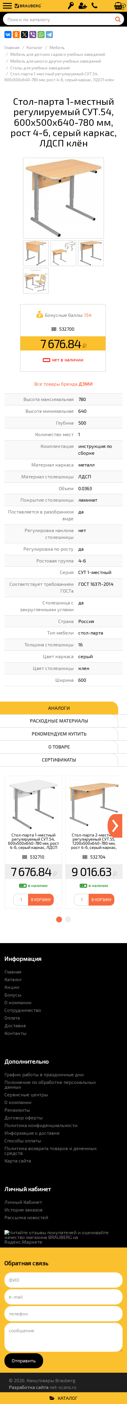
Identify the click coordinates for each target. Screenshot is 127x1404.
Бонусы (12, 994)
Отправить (24, 1360)
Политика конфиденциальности (40, 1125)
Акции (11, 987)
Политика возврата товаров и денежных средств (50, 1150)
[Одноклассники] (16, 34)
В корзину (41, 899)
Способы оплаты (22, 1140)
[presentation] (115, 826)
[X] (24, 34)
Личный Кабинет (23, 1202)
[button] (59, 919)
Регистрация (83, 6)
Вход (71, 6)
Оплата (12, 1017)
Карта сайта (17, 1160)
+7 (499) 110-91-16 (94, 6)
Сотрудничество (22, 1010)
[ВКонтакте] (8, 34)
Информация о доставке (32, 1133)
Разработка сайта (28, 1387)
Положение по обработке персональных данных (50, 1084)
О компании (17, 1002)
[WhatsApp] (41, 34)
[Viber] (32, 34)
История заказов (23, 1209)
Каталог (13, 979)
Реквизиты (17, 1110)
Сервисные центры (26, 1094)
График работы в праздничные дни (44, 1074)
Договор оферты (23, 1117)
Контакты (15, 1033)
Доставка (15, 1025)
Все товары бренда (63, 384)
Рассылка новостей (26, 1217)
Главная (12, 971)
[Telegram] (49, 34)
